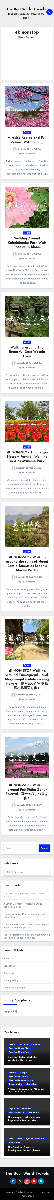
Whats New (31, 1084)
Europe (23, 1073)
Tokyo (27, 132)
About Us (8, 958)
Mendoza (26, 1108)
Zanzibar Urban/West (19, 1052)
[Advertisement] (27, 57)
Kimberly (22, 149)
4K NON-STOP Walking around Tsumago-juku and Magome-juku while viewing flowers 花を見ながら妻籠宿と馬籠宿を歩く (27, 679)
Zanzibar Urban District (21, 1048)
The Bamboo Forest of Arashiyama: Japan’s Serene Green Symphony (24, 1150)
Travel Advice (15, 1084)
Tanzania (23, 1044)
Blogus (42, 1192)
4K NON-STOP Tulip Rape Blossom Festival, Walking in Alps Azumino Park (27, 457)
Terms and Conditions (15, 987)
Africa (12, 1044)
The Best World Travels (26, 9)
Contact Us (9, 966)
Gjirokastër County (18, 1076)
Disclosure (9, 973)
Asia (11, 1139)
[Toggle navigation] (3, 12)
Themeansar (26, 1196)
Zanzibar (35, 1044)
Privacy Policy (10, 980)
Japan (27, 342)
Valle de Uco (33, 1112)
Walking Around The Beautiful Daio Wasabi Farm (27, 352)
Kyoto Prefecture (35, 1139)
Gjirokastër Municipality (21, 1080)
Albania (12, 1073)
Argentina (14, 1108)
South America (16, 1112)
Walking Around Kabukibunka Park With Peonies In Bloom (27, 243)
